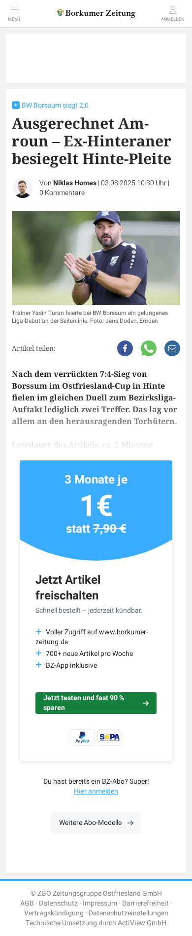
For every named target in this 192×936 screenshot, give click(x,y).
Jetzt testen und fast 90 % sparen (83, 703)
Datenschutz (58, 903)
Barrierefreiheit (145, 903)
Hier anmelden (96, 791)
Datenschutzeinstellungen (128, 913)
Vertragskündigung (54, 913)
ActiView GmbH (142, 923)
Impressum (100, 903)
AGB (27, 903)
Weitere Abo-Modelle (90, 823)
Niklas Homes (74, 183)
